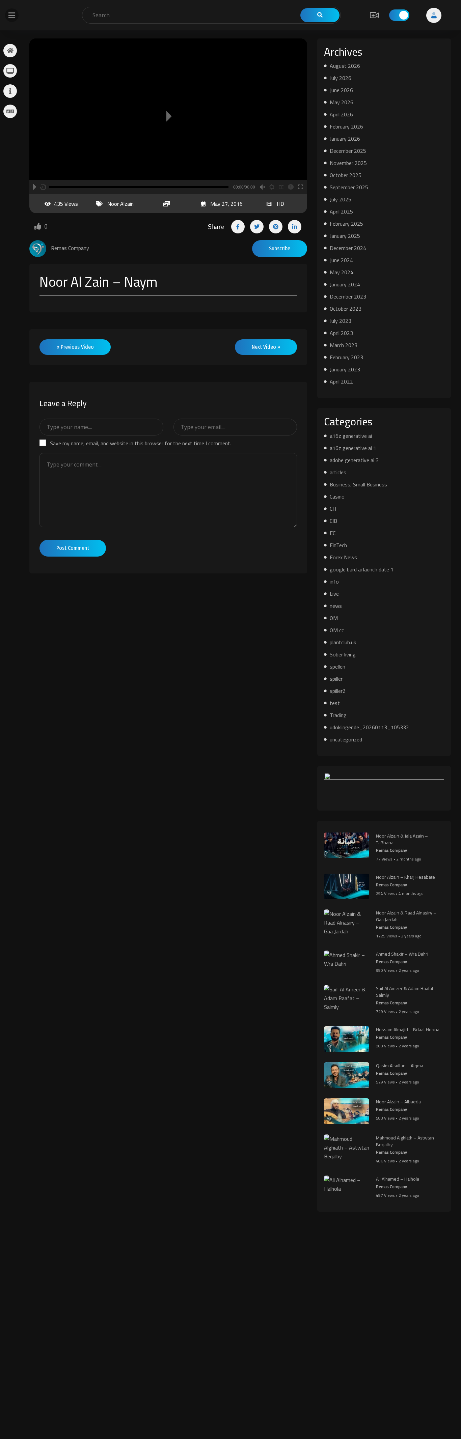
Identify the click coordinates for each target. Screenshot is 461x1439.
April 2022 (341, 381)
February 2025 (346, 224)
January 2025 (345, 236)
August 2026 (345, 66)
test (335, 703)
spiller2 (338, 691)
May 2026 (341, 102)
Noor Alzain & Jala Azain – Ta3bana (402, 839)
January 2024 (345, 284)
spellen (337, 666)
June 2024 (341, 260)
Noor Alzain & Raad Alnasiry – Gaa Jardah (406, 916)
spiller (336, 679)
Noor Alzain (120, 204)
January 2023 (345, 369)
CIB (333, 521)
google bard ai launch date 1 (362, 569)
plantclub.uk (343, 642)
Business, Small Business (358, 484)
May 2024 (341, 272)
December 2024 (348, 248)
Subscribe (279, 248)
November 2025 (348, 163)
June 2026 (341, 90)
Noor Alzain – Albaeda (398, 1101)
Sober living (343, 654)
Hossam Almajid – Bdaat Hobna (407, 1029)
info (334, 581)
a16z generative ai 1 (353, 448)
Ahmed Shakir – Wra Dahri (402, 954)
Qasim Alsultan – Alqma (399, 1065)
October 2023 (345, 309)
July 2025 (340, 199)
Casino (337, 496)
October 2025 (345, 175)
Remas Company (391, 850)
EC (332, 533)
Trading (338, 715)
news (336, 606)
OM (334, 618)
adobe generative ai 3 (354, 460)
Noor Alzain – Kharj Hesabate (405, 877)
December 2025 (348, 151)
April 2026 (341, 114)
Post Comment (72, 548)
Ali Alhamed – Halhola (397, 1179)
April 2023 (341, 333)
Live (334, 594)
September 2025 (349, 187)
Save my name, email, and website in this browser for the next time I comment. (140, 443)
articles (338, 472)
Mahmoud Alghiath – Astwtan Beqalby (405, 1141)
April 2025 (341, 211)
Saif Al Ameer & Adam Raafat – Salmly (406, 991)
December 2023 (348, 296)
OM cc (337, 630)
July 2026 (340, 78)
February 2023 (346, 357)
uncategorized (346, 739)
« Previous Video (75, 347)
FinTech (338, 545)
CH (333, 509)
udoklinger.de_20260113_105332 (369, 727)
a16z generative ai (351, 436)
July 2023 (340, 321)
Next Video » (266, 347)
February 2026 (346, 126)
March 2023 (343, 345)
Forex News (343, 557)
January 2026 (345, 139)
